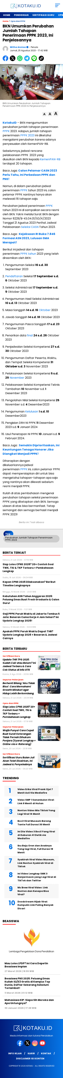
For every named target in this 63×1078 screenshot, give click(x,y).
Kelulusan (31, 411)
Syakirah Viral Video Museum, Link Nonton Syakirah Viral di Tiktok (36, 863)
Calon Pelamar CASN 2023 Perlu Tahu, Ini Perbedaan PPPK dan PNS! (30, 175)
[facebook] (20, 1045)
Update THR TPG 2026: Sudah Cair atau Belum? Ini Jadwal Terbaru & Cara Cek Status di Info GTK (19, 665)
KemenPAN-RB (50, 159)
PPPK (6, 131)
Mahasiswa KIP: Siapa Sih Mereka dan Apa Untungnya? (29, 1001)
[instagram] (35, 1045)
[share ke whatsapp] (20, 60)
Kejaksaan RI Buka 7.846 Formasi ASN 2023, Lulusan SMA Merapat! (29, 238)
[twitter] (27, 1045)
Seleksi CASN (29, 227)
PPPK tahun (28, 254)
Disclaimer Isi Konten (30, 1058)
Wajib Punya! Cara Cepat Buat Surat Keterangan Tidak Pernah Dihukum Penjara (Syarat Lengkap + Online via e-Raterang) (19, 737)
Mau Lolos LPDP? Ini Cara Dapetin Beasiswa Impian (26, 965)
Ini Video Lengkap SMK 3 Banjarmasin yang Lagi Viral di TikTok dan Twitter (37, 877)
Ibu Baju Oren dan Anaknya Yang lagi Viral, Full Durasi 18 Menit (35, 849)
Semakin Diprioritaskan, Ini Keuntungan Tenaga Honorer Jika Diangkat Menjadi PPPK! (31, 449)
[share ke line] (34, 60)
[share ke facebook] (6, 60)
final (30, 335)
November (17, 378)
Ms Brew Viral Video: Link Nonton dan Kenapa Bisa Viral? (33, 891)
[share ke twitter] (13, 60)
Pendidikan (21, 15)
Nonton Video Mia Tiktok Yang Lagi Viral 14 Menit (36, 812)
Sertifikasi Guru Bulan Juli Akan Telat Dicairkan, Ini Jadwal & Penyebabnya (18, 761)
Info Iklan (15, 1053)
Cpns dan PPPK (17, 21)
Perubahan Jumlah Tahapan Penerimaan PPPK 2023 (28, 539)
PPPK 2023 (27, 135)
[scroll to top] (58, 1057)
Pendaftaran (14, 276)
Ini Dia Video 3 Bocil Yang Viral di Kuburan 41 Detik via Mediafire (36, 835)
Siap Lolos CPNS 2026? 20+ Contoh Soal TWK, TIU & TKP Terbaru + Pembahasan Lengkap (19, 712)
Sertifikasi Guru (43, 15)
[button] (44, 114)
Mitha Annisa (18, 47)
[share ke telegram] (27, 60)
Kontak (46, 1053)
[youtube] (42, 1045)
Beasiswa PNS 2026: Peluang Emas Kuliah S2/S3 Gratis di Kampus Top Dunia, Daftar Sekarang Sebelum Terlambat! (27, 983)
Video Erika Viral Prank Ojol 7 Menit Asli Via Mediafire (35, 791)
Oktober (45, 310)
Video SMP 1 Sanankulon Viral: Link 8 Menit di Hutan (36, 801)
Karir (31, 1053)
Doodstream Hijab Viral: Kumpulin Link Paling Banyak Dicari (35, 905)
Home (6, 15)
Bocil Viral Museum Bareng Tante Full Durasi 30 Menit (34, 822)
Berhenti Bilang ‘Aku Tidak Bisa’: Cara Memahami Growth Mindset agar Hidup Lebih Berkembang (19, 688)
